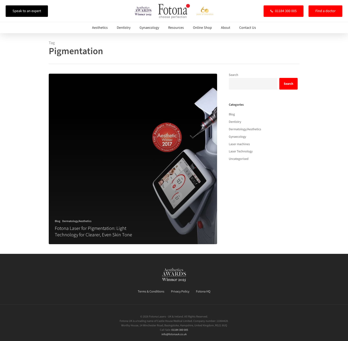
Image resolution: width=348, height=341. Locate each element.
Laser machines (239, 144)
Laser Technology (241, 151)
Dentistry (235, 122)
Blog (57, 221)
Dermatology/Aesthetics (76, 221)
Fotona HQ (203, 291)
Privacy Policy (180, 291)
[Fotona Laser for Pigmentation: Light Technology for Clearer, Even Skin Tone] (133, 159)
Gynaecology (237, 136)
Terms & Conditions (151, 291)
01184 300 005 (179, 330)
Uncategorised (239, 159)
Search (233, 75)
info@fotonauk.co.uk (174, 334)
